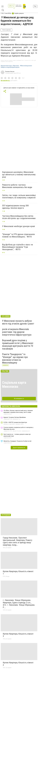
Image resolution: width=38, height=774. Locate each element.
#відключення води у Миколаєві (10, 66)
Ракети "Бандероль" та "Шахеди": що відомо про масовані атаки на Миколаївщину (15, 358)
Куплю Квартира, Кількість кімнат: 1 (18, 572)
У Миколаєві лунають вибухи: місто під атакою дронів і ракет (18, 322)
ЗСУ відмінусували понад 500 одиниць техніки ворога (15, 206)
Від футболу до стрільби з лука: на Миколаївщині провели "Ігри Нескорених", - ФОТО (17, 247)
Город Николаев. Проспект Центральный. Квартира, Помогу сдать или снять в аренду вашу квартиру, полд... (17, 541)
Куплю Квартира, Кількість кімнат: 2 (18, 663)
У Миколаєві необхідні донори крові (18, 226)
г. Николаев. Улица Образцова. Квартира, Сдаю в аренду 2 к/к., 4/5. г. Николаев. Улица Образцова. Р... (19, 604)
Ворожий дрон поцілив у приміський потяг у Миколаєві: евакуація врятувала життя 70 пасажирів (18, 344)
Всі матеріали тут (19, 398)
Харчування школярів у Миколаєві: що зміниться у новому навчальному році (19, 174)
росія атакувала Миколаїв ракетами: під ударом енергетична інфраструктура (16, 332)
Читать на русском (6, 30)
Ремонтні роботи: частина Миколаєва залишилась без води (17, 186)
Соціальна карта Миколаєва (14, 385)
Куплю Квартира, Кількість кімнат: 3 (18, 635)
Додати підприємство (19, 447)
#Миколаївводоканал (26, 66)
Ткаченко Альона (9, 71)
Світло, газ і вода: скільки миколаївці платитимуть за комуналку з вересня (19, 196)
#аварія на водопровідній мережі (10, 67)
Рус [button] (35, 6)
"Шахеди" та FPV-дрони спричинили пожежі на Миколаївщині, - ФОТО (18, 235)
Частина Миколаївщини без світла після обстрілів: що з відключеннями (19, 217)
